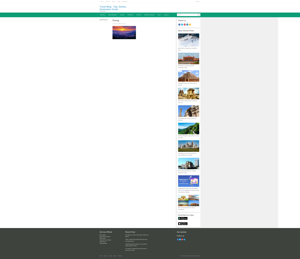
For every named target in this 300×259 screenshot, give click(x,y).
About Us (108, 1)
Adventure (102, 15)
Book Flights (103, 235)
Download (125, 1)
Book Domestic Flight (105, 236)
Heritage (122, 15)
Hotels (118, 1)
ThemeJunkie (191, 256)
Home (102, 1)
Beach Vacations (112, 15)
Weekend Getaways (149, 15)
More (159, 15)
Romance (138, 15)
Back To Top (197, 256)
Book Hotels (103, 238)
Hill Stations (130, 15)
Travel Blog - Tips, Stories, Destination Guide (113, 8)
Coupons (166, 15)
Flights (113, 1)
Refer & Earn (103, 241)
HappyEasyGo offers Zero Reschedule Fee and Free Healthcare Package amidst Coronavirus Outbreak (188, 190)
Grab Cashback (103, 243)
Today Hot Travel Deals (105, 240)
